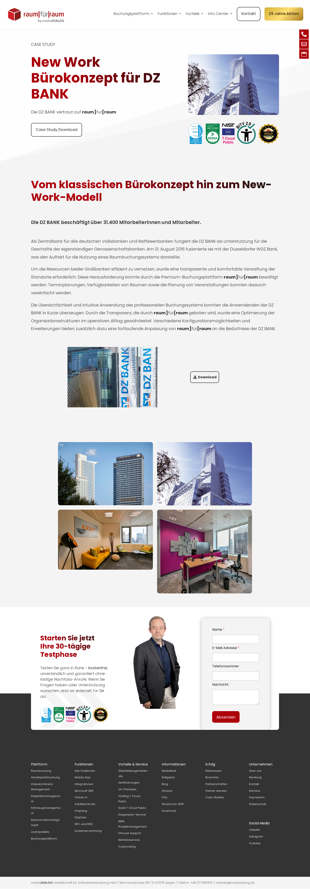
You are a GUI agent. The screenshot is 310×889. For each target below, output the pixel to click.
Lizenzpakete (40, 832)
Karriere (254, 791)
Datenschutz (257, 804)
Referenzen (213, 771)
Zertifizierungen (129, 783)
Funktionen (167, 14)
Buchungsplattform (131, 14)
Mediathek (169, 771)
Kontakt (248, 13)
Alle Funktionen (85, 771)
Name (218, 630)
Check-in (81, 797)
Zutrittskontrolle (85, 804)
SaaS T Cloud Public (132, 808)
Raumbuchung (41, 771)
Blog (165, 784)
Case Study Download (56, 129)
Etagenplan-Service (132, 815)
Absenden (225, 717)
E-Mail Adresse (225, 648)
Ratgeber (168, 777)
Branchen (212, 777)
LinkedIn (254, 830)
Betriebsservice (129, 840)
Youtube (254, 843)
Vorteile (192, 14)
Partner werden (216, 791)
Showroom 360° (173, 804)
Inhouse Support (129, 833)
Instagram (256, 836)
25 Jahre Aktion (284, 13)
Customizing (127, 847)
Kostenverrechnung (88, 831)
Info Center (218, 14)
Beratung (255, 777)
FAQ (164, 797)
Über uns (255, 771)
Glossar (167, 791)
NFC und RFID (84, 824)
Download (169, 811)
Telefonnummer (225, 666)
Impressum (257, 797)
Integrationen (84, 784)
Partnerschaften (216, 784)
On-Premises (127, 789)
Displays (80, 817)
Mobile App (82, 777)
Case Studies (214, 797)
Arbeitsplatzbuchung (45, 777)
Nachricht (220, 684)
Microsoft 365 (84, 791)
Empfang (81, 811)
